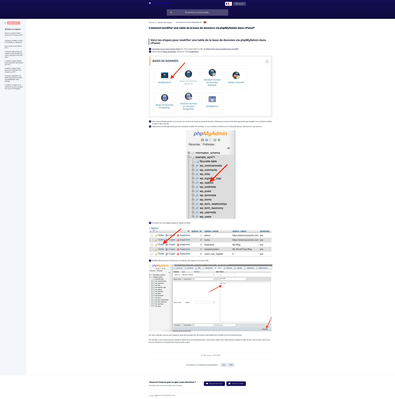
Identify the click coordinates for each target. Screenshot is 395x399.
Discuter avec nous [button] (215, 383)
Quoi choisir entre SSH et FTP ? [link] (13, 47)
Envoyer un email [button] (237, 383)
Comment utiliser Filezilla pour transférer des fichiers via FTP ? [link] (14, 62)
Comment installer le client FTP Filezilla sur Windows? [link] (14, 41)
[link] (12, 23)
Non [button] (231, 365)
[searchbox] (197, 12)
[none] (160, 4)
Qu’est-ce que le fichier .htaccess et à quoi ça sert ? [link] (14, 35)
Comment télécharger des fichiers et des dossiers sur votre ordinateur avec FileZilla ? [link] (14, 54)
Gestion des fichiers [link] (165, 22)
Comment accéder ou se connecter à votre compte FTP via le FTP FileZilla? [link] (14, 87)
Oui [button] (224, 365)
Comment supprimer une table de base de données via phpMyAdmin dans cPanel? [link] (13, 78)
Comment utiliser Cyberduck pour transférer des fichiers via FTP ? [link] (13, 70)
